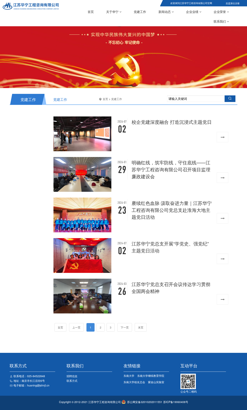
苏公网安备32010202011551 (144, 402)
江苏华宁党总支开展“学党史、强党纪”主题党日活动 (170, 247)
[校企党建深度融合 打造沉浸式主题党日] (83, 133)
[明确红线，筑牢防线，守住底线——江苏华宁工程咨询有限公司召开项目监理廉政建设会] (83, 174)
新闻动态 (164, 11)
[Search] (230, 98)
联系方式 (72, 381)
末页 (140, 327)
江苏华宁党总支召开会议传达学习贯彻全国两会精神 (171, 287)
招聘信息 (72, 376)
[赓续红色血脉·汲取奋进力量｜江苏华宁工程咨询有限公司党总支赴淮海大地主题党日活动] (83, 215)
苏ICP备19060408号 (175, 402)
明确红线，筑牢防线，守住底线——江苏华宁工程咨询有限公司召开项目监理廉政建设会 (171, 169)
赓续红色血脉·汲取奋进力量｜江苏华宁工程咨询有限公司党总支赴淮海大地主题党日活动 (172, 209)
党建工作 (140, 11)
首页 (91, 11)
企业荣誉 (220, 11)
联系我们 (220, 21)
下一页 (125, 327)
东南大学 (129, 376)
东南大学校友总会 (134, 382)
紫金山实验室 (156, 382)
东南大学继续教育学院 (150, 376)
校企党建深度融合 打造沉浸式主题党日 (172, 121)
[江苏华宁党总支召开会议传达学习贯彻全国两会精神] (83, 296)
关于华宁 (112, 11)
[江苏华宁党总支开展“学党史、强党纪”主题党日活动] (83, 255)
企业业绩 (192, 11)
